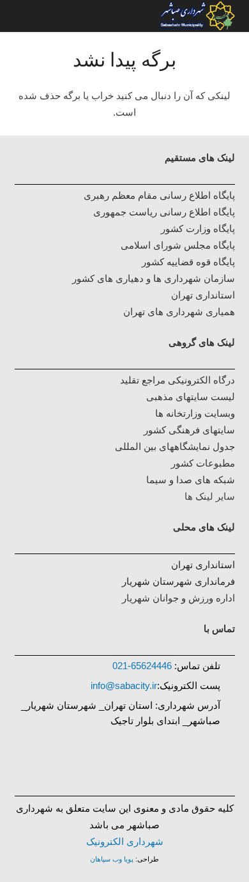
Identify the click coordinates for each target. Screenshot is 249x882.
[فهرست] (16, 16)
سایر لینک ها (210, 496)
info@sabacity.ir (124, 685)
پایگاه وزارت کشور (198, 228)
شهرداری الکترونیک (124, 841)
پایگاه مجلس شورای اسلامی (178, 245)
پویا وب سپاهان (111, 859)
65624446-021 (142, 665)
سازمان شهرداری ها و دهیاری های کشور (153, 278)
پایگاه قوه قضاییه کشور (188, 261)
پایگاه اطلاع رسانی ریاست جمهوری (164, 211)
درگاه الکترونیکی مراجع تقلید (177, 380)
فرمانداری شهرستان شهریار (178, 581)
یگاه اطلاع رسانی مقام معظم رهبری (156, 195)
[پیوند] (107, 16)
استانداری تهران (203, 564)
